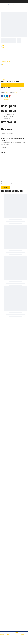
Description (7, 97)
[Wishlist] (22, 633)
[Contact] (8, 633)
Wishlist (22, 634)
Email (2, 176)
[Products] (1, 633)
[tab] (15, 98)
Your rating (4, 147)
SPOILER (8, 92)
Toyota (15, 92)
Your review (4, 152)
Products (2, 634)
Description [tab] (8, 105)
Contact (8, 634)
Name (2, 170)
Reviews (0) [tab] (8, 121)
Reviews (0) (7, 99)
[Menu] (1, 5)
